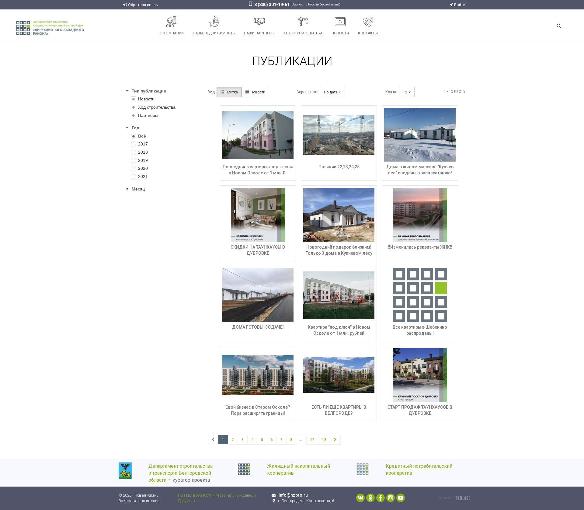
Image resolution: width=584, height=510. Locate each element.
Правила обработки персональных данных (217, 495)
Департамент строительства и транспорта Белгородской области (180, 473)
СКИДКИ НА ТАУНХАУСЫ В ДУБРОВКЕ (258, 250)
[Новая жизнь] (50, 27)
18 (324, 440)
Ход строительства (302, 33)
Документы (188, 500)
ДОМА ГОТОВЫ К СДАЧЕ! (258, 327)
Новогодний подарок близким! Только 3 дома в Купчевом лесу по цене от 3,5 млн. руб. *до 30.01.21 (339, 256)
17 (312, 440)
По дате (331, 92)
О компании (172, 33)
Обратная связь (142, 4)
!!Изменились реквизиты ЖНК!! (420, 247)
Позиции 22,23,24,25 (339, 166)
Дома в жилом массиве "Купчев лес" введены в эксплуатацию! (420, 169)
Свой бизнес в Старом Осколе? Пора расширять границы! (257, 410)
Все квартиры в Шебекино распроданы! (420, 330)
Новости (340, 33)
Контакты (368, 33)
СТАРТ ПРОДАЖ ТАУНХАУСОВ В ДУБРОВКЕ (420, 410)
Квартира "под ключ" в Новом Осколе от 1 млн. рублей (339, 330)
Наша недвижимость (214, 33)
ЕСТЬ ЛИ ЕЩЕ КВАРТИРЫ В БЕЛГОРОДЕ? (338, 410)
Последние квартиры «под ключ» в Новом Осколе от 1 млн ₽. (258, 169)
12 (405, 92)
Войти (459, 4)
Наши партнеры (259, 33)
